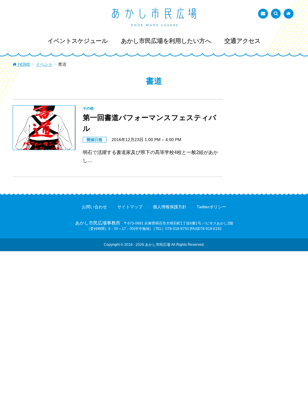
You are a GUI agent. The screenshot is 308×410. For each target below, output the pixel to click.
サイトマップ (130, 206)
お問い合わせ (94, 206)
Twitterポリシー (211, 206)
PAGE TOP (295, 392)
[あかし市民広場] (154, 17)
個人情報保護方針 (169, 206)
